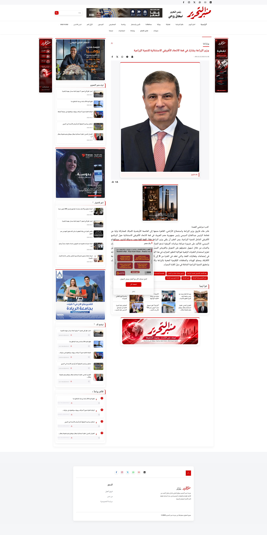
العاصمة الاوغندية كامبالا (157, 273)
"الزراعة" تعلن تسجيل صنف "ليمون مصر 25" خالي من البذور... (152, 307)
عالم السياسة (179, 24)
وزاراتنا (132, 30)
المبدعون (100, 24)
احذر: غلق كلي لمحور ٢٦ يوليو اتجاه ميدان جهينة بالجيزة (77, 91)
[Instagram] (189, 2)
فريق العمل (109, 491)
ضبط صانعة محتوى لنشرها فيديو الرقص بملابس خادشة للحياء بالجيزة (76, 257)
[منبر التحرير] (189, 13)
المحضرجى (112, 24)
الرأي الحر (90, 24)
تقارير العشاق (144, 30)
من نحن (110, 496)
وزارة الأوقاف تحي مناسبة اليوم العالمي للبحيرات (121, 296)
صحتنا (111, 30)
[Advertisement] (229, 456)
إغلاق (133, 291)
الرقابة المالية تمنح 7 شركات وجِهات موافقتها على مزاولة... (75, 353)
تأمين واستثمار (135, 24)
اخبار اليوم (192, 24)
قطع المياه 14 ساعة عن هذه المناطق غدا (82, 102)
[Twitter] (194, 2)
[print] (132, 57)
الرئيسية (204, 24)
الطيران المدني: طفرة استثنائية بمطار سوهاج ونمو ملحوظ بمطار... (185, 307)
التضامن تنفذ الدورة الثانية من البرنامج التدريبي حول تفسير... (121, 307)
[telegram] (127, 57)
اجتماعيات (121, 30)
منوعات (155, 30)
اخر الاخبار (98, 203)
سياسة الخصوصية (106, 501)
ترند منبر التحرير (96, 85)
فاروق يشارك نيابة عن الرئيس (176, 273)
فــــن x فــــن (77, 24)
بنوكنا (159, 24)
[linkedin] (210, 2)
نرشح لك (99, 324)
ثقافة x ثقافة (64, 24)
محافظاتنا (149, 24)
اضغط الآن (133, 284)
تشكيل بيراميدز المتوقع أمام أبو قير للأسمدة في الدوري (78, 124)
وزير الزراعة (186, 278)
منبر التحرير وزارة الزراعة (199, 278)
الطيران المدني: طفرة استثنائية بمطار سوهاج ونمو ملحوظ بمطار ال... (75, 135)
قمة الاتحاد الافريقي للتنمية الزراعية (196, 273)
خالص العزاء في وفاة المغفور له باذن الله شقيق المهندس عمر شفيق (76, 232)
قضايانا (168, 24)
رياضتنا (123, 24)
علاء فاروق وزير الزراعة (173, 278)
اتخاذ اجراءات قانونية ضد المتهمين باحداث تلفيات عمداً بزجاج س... (76, 245)
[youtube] (205, 2)
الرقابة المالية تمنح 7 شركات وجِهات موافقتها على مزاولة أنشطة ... (75, 113)
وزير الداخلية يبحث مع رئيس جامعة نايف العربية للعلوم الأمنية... (185, 296)
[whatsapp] (122, 57)
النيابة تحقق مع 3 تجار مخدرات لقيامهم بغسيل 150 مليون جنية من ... (75, 210)
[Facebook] (183, 2)
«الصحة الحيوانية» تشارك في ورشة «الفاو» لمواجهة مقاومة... (153, 296)
